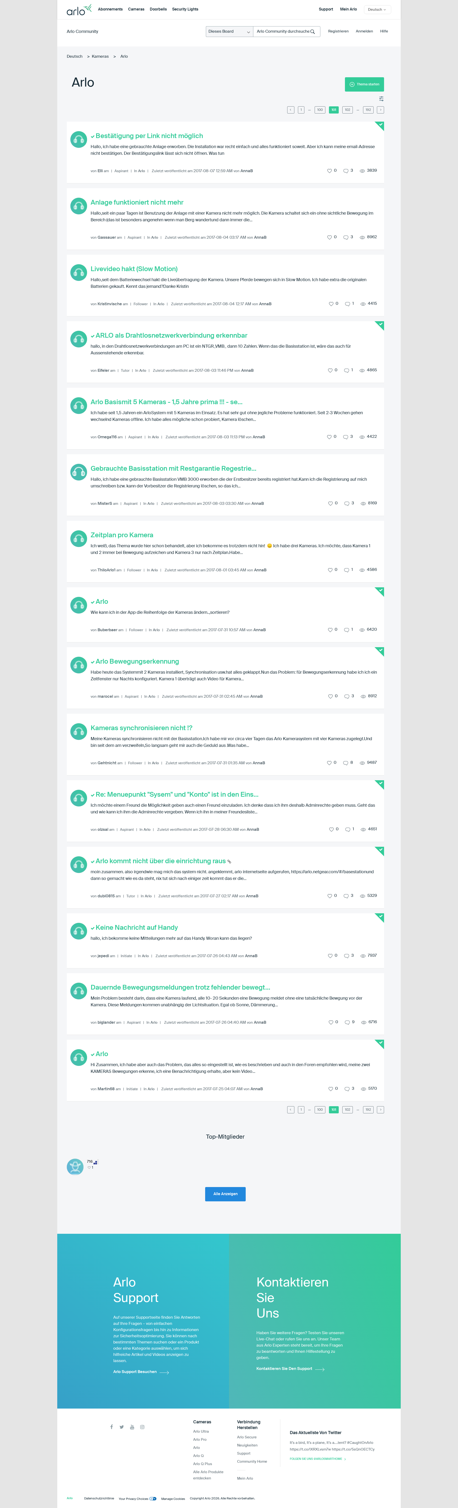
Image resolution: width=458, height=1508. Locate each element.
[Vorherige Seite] (290, 110)
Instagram (142, 1427)
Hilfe (384, 31)
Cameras (136, 9)
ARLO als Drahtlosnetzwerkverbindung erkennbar (171, 335)
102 (347, 110)
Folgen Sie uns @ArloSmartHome (316, 1459)
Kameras (100, 57)
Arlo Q (198, 1456)
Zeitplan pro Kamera (122, 535)
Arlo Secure (247, 1437)
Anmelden (364, 31)
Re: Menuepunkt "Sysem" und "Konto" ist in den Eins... (177, 794)
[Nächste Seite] (380, 110)
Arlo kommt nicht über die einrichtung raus (161, 861)
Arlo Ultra (201, 1431)
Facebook (111, 1427)
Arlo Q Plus (202, 1464)
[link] (309, 109)
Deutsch (75, 57)
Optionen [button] (381, 99)
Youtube (132, 1427)
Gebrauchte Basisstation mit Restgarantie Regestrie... (173, 468)
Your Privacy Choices (133, 1499)
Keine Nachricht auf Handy (137, 927)
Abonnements (110, 9)
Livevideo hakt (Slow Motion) (134, 269)
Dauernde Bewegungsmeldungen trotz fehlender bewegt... (180, 987)
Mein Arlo (348, 9)
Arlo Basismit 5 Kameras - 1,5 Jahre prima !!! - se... (167, 402)
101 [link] (334, 110)
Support (326, 9)
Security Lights (185, 9)
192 (368, 110)
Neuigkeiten (247, 1445)
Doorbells (158, 9)
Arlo (141, 171)
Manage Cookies (173, 1499)
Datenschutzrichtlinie (99, 1498)
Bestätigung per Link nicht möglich (149, 136)
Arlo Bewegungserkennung (137, 661)
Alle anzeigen (225, 1194)
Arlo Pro (200, 1439)
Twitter (122, 1427)
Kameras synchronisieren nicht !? (141, 728)
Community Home (252, 1461)
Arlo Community (82, 32)
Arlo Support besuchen (135, 1372)
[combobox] (286, 31)
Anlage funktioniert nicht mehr (137, 202)
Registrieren (338, 31)
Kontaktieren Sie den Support (284, 1369)
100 (320, 110)
